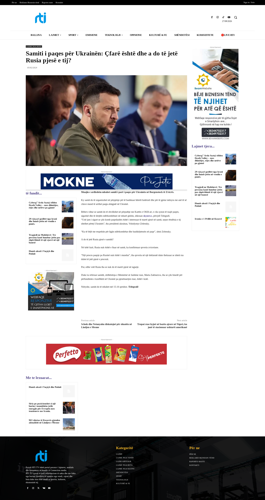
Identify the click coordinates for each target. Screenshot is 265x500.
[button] (235, 17)
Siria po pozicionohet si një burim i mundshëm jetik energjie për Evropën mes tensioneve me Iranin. (42, 407)
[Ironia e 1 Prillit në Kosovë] (230, 222)
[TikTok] (223, 17)
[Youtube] (229, 17)
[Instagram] (217, 17)
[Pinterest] (177, 68)
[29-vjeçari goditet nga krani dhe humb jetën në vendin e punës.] (67, 223)
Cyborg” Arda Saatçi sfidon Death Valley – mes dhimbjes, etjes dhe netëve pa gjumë (43, 205)
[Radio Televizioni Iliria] (52, 18)
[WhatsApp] (184, 68)
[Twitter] (170, 68)
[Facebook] (212, 17)
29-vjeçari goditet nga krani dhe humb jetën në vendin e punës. (43, 221)
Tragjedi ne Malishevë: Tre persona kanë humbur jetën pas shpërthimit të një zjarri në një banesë (44, 239)
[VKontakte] (44, 488)
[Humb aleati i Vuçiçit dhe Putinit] (67, 255)
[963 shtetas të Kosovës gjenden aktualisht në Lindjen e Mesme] (69, 424)
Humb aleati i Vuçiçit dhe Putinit (45, 387)
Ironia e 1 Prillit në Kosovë (208, 219)
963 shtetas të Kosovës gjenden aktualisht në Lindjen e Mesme (44, 421)
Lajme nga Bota (33, 46)
